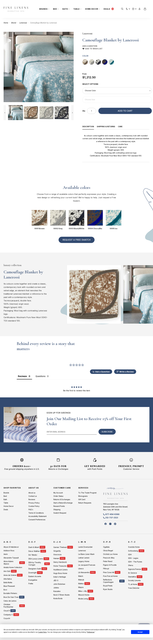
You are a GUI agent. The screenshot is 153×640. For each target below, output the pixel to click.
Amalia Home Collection (13, 567)
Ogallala (106, 547)
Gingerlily (57, 551)
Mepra (80, 587)
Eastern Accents (34, 576)
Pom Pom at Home (110, 576)
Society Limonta (134, 580)
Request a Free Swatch (77, 239)
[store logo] (16, 9)
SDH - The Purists (135, 562)
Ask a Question (89, 46)
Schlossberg (133, 551)
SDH (130, 554)
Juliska (56, 588)
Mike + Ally (82, 591)
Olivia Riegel (108, 551)
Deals (107, 9)
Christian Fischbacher (8, 605)
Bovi (5, 590)
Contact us (32, 496)
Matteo (81, 584)
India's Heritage (59, 577)
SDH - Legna (133, 558)
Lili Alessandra (83, 572)
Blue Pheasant (9, 586)
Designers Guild (34, 569)
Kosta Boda (57, 598)
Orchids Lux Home (110, 554)
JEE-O (55, 580)
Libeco (81, 569)
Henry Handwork (60, 562)
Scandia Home (134, 547)
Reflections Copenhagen (108, 581)
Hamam (56, 558)
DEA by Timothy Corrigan (34, 563)
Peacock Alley (109, 558)
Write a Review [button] (126, 372)
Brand (13, 23)
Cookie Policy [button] (42, 632)
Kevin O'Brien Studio (61, 595)
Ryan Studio (108, 589)
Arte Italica (8, 579)
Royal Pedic (108, 586)
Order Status (58, 496)
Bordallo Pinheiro (10, 593)
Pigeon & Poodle (110, 565)
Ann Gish (7, 571)
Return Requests (84, 503)
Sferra (130, 565)
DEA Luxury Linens (35, 559)
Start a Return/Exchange (63, 503)
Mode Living (83, 599)
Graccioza (57, 554)
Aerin (6, 554)
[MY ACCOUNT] (139, 9)
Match (80, 576)
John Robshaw (59, 584)
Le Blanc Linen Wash (86, 554)
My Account (58, 493)
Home (6, 23)
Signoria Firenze (134, 569)
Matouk (81, 580)
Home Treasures (60, 566)
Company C (8, 615)
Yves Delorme (133, 588)
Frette (30, 584)
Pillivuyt (106, 569)
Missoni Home (83, 595)
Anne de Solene (10, 575)
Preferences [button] (90, 632)
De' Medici (32, 555)
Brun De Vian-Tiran (11, 597)
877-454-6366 (112, 514)
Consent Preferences (36, 520)
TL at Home (132, 584)
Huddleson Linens (60, 570)
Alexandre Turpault (11, 558)
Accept (140, 632)
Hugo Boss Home (60, 573)
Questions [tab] (40, 376)
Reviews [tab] (22, 376)
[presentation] (89, 127)
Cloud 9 (7, 611)
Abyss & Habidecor (11, 547)
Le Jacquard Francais (86, 565)
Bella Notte (8, 582)
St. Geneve (132, 573)
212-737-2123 (111, 517)
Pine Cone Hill (108, 572)
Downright (32, 573)
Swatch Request (59, 513)
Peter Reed (107, 561)
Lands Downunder (85, 547)
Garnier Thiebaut (60, 547)
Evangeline (32, 580)
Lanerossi (23, 23)
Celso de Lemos (10, 601)
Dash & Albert (33, 547)
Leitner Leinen (83, 558)
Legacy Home (83, 561)
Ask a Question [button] (102, 372)
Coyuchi (7, 618)
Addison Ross (9, 551)
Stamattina (132, 577)
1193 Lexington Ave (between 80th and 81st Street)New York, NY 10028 (115, 507)
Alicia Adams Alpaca (8, 562)
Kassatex (57, 591)
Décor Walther (34, 551)
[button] (127, 8)
